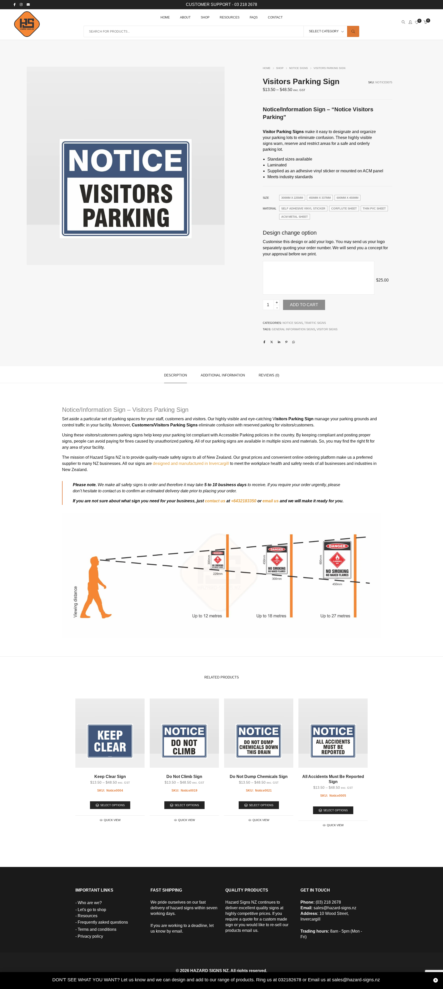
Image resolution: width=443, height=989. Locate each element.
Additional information (223, 375)
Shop (280, 68)
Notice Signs (298, 68)
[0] (416, 23)
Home (266, 68)
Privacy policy (90, 936)
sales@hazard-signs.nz (335, 908)
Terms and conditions (97, 929)
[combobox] (325, 31)
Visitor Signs (327, 329)
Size (266, 197)
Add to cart (304, 305)
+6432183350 (243, 501)
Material (269, 208)
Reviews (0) (269, 375)
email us (271, 501)
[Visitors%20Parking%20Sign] (264, 342)
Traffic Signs (315, 322)
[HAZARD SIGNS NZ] (27, 35)
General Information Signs (293, 329)
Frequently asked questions (103, 922)
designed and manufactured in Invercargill (191, 463)
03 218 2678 (245, 4)
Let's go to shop (92, 909)
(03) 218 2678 (328, 902)
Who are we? (90, 903)
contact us (215, 501)
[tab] (175, 374)
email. (177, 931)
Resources (87, 916)
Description (175, 375)
